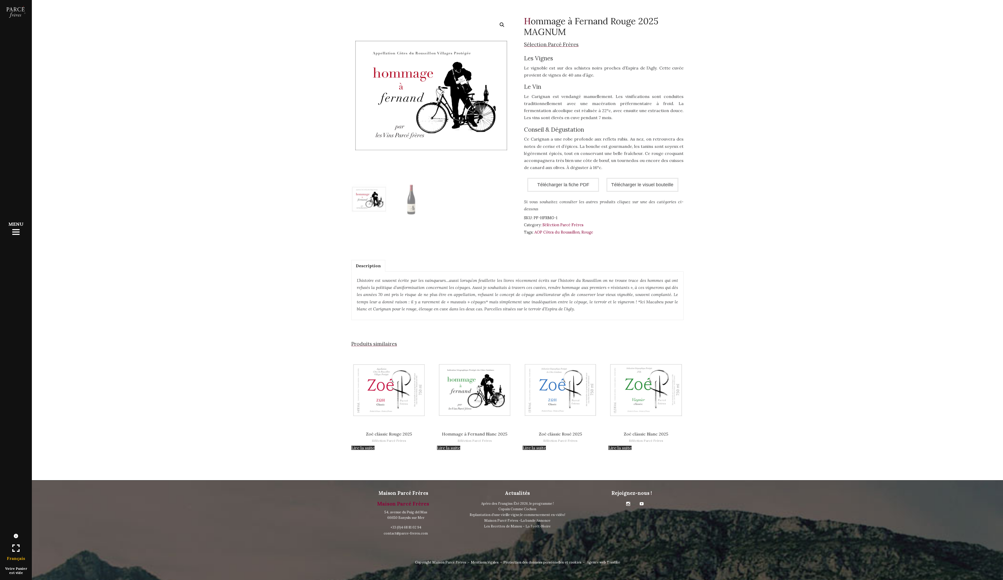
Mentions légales (485, 562)
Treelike (613, 562)
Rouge (587, 232)
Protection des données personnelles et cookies (542, 562)
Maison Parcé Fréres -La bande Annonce (517, 520)
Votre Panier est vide (16, 570)
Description (368, 265)
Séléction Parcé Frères (563, 225)
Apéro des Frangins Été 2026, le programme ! (517, 503)
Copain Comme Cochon (517, 509)
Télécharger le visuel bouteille (642, 184)
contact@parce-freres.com (406, 533)
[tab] (368, 266)
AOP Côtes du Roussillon (557, 232)
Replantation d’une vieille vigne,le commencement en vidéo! (517, 515)
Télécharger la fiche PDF (563, 184)
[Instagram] (628, 504)
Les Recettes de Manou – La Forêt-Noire (517, 526)
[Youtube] (641, 504)
